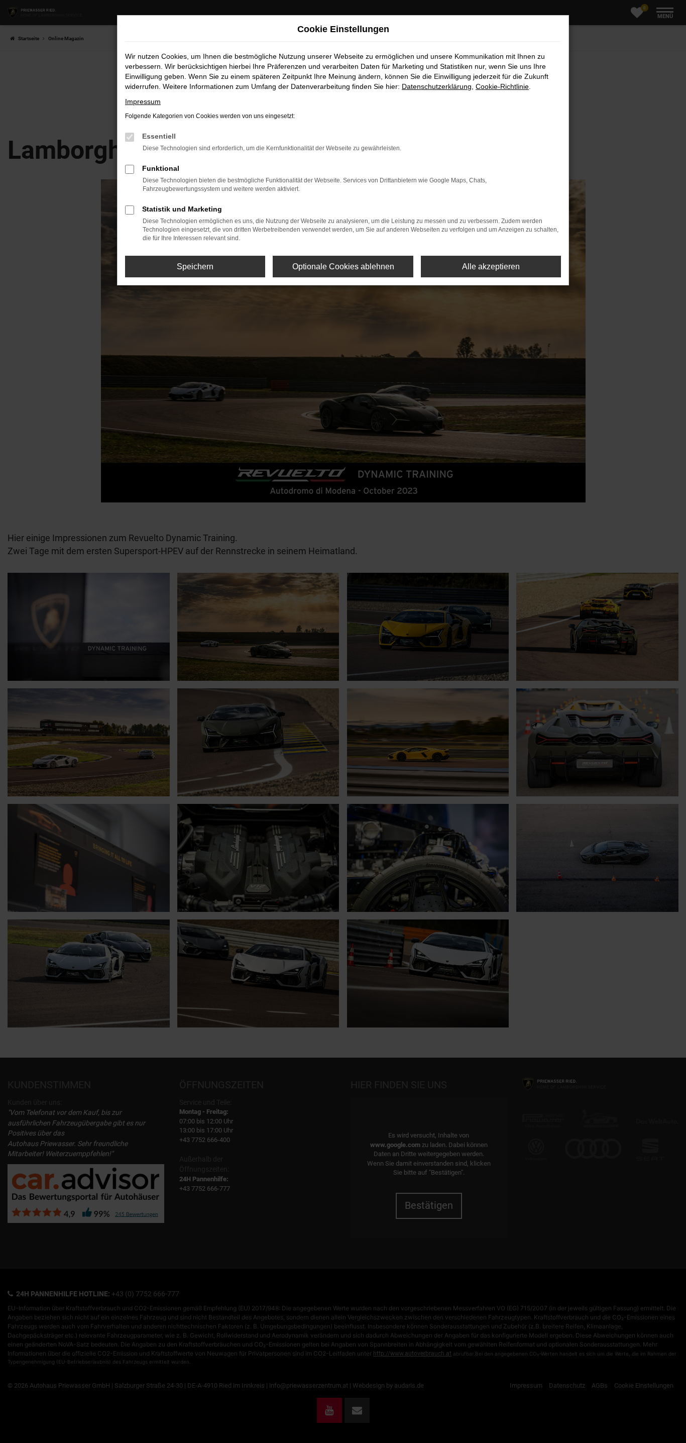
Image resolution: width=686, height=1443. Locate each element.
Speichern (195, 266)
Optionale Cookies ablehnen (343, 266)
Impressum (143, 101)
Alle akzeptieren (491, 266)
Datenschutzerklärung (437, 86)
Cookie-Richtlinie (502, 86)
